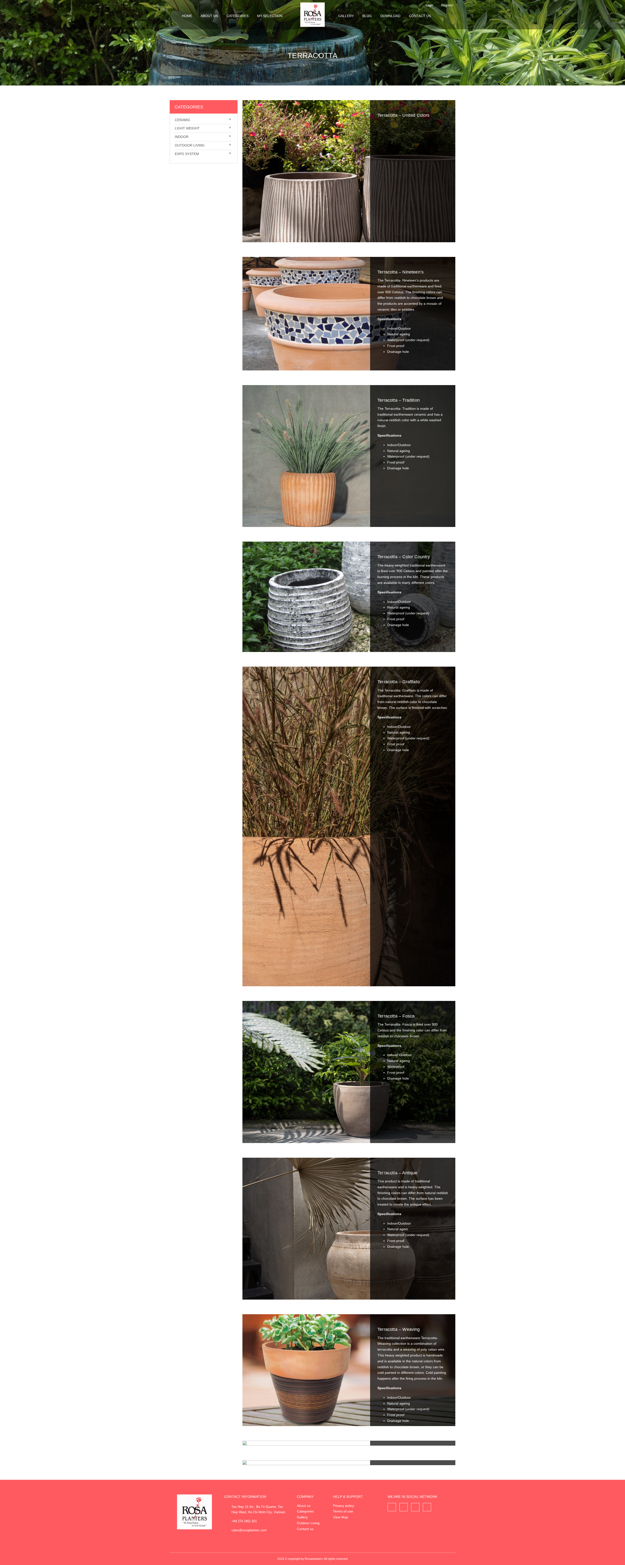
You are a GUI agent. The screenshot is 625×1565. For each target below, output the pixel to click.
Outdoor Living (308, 1523)
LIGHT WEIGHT (187, 128)
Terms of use (343, 1511)
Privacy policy (343, 1506)
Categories (238, 16)
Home (187, 16)
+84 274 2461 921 (244, 1521)
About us (209, 16)
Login (429, 5)
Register (447, 5)
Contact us (420, 16)
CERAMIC (182, 120)
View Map (340, 1517)
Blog (367, 16)
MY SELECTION (269, 16)
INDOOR (181, 137)
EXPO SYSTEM (187, 154)
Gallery (346, 16)
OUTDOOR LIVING (190, 145)
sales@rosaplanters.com (249, 1530)
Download (390, 16)
